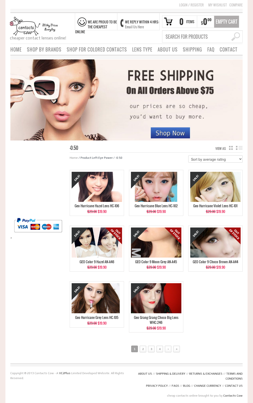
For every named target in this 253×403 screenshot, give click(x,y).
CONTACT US (234, 385)
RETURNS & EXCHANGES (205, 373)
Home (74, 157)
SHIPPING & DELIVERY (170, 373)
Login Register (191, 4)
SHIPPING (192, 49)
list (239, 148)
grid (231, 148)
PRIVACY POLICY (157, 385)
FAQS (175, 385)
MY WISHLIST (217, 4)
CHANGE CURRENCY (207, 385)
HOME (16, 49)
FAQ (210, 49)
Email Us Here (134, 26)
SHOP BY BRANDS (44, 49)
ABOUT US (168, 49)
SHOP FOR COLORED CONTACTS (97, 49)
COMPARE (236, 4)
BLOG (186, 385)
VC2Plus (64, 373)
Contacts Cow (233, 395)
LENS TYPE (142, 49)
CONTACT (228, 49)
